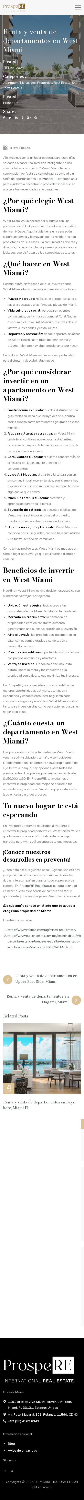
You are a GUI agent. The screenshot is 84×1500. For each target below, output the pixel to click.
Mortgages (28, 82)
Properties (44, 82)
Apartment (11, 82)
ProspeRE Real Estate (35, 886)
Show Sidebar (20, 148)
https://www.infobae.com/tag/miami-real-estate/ (42, 930)
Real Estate (62, 82)
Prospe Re (10, 103)
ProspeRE (49, 179)
